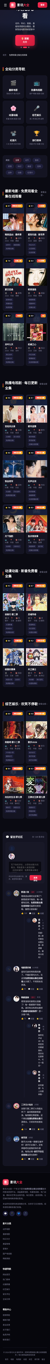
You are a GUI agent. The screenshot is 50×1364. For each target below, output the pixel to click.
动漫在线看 (33, 632)
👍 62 (23, 1159)
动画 (19, 172)
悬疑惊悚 (6, 1244)
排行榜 (36, 1359)
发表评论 (35, 878)
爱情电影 (9, 300)
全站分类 (6, 1299)
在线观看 (32, 252)
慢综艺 (8, 807)
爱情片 (5, 1248)
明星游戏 (32, 811)
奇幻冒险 (40, 679)
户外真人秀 (10, 752)
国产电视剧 (7, 1253)
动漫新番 (6, 1284)
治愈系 (17, 679)
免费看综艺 (10, 760)
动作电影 (6, 1229)
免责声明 (6, 1334)
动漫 (25, 1359)
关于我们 (6, 1329)
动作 (27, 160)
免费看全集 (10, 249)
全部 (17, 160)
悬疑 (29, 166)
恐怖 (39, 166)
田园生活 (17, 807)
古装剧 (8, 437)
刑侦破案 (32, 492)
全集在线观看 (33, 444)
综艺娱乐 (6, 1289)
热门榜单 (6, 1279)
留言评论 (6, 1294)
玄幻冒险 (32, 628)
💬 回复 (32, 913)
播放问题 (6, 1320)
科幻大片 (32, 245)
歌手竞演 (32, 756)
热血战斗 (9, 628)
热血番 (31, 679)
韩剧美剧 (6, 1258)
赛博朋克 (32, 358)
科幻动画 (32, 355)
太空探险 (32, 249)
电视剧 (18, 1359)
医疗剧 (40, 546)
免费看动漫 (10, 632)
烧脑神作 (32, 303)
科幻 (19, 166)
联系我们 (6, 1339)
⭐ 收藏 (41, 913)
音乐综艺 (32, 752)
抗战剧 (8, 492)
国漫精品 (32, 625)
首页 (4, 55)
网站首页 (6, 1274)
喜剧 (36, 160)
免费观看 (9, 307)
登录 (42, 4)
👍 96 (23, 989)
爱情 (10, 166)
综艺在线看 (33, 760)
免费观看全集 (10, 495)
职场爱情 (32, 440)
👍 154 (24, 1129)
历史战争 (17, 492)
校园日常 (9, 679)
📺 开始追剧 (25, 40)
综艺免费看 (33, 815)
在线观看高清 (33, 362)
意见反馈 (6, 1325)
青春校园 (9, 303)
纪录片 (30, 172)
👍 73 (23, 1018)
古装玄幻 (17, 546)
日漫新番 (9, 625)
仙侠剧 (8, 546)
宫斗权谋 (17, 437)
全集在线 (32, 307)
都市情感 (32, 437)
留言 (43, 1359)
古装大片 (9, 358)
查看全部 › (44, 193)
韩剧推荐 (32, 546)
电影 (12, 1359)
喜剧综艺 (32, 807)
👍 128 (24, 913)
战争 (10, 172)
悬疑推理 (32, 300)
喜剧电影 (6, 1234)
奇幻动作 (9, 355)
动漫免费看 (33, 683)
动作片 (8, 245)
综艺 (30, 1359)
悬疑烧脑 (17, 245)
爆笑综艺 (9, 756)
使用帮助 (6, 1315)
